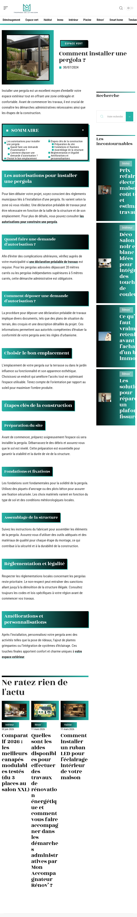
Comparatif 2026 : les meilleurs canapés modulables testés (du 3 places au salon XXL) (15, 762)
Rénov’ (38, 725)
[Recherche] (120, 8)
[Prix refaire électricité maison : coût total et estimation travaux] (104, 189)
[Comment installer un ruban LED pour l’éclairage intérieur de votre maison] (74, 710)
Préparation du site (64, 144)
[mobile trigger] (7, 8)
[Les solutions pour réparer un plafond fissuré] (104, 397)
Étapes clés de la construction (67, 141)
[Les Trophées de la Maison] (26, 8)
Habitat (68, 725)
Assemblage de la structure (69, 149)
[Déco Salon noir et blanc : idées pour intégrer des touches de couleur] (104, 263)
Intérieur (9, 725)
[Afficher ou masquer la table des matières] (61, 130)
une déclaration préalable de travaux (53, 262)
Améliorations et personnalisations (60, 157)
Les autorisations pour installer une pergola (23, 143)
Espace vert (74, 43)
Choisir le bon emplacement (22, 158)
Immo (126, 163)
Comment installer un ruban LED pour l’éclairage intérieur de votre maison (74, 756)
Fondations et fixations (66, 147)
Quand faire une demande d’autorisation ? (24, 148)
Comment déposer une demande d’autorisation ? (24, 154)
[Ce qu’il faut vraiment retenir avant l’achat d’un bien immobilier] (104, 336)
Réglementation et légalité (65, 152)
